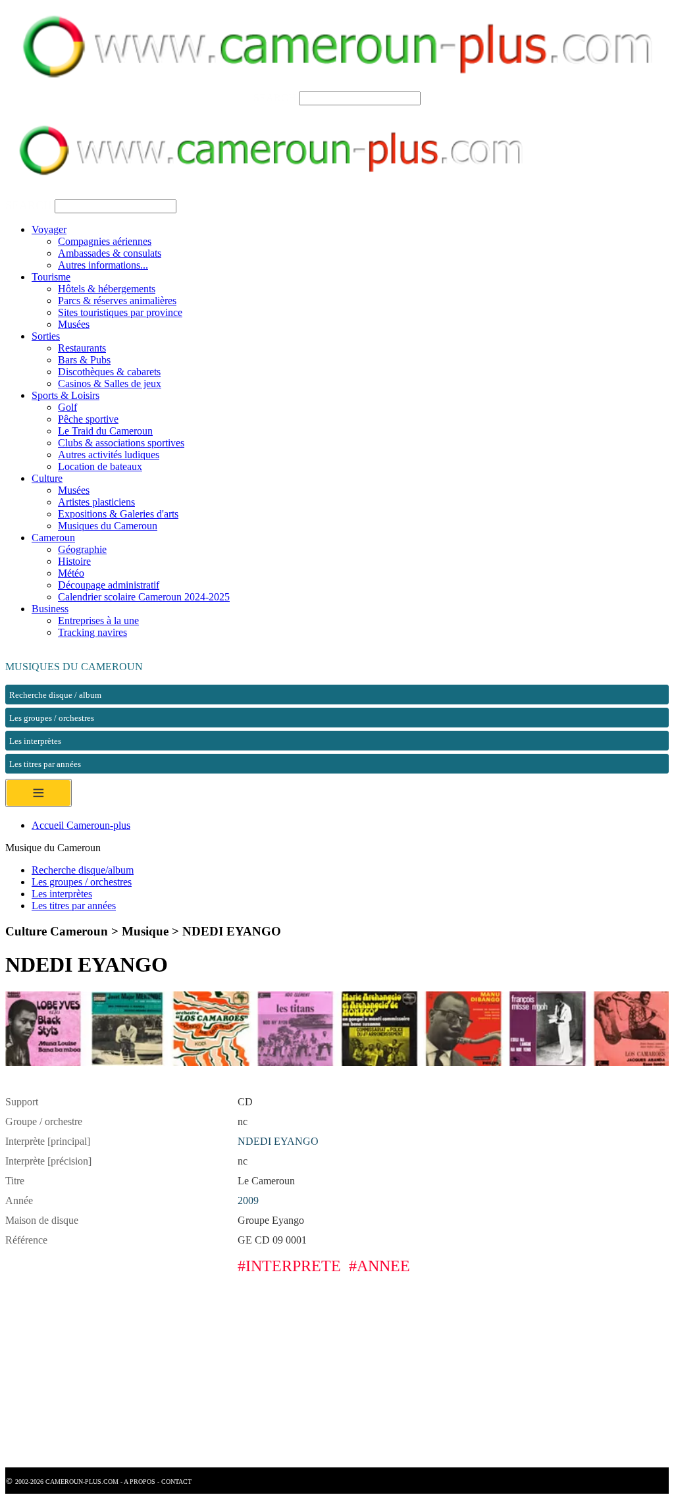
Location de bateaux (100, 466)
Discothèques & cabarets (109, 371)
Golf (67, 407)
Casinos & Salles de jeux (109, 383)
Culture (47, 478)
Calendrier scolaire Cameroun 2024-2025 (144, 596)
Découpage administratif (108, 585)
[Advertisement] (337, 1375)
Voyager (49, 229)
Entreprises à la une (98, 620)
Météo (71, 573)
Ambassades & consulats (109, 253)
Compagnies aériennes (104, 241)
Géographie (82, 549)
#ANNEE (379, 1266)
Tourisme (51, 276)
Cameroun (53, 537)
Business (50, 608)
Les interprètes (62, 893)
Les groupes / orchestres (82, 881)
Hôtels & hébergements (106, 288)
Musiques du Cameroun (107, 525)
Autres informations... (103, 265)
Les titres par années (74, 905)
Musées (74, 324)
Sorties (46, 336)
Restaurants (82, 348)
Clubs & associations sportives (121, 442)
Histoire (74, 561)
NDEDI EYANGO (278, 1141)
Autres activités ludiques (108, 454)
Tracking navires (92, 632)
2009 (248, 1200)
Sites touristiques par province (120, 312)
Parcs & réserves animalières (117, 300)
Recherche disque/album (83, 870)
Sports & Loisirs (65, 395)
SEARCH (274, 97)
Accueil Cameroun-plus (81, 825)
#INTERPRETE (289, 1266)
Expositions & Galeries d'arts (118, 513)
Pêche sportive (88, 419)
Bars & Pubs (84, 359)
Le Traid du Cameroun (105, 430)
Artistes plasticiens (96, 502)
